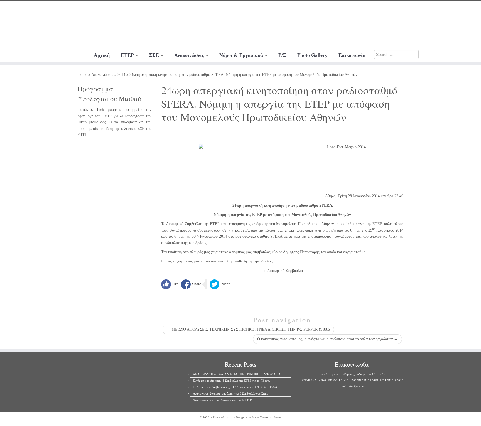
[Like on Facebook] (170, 284)
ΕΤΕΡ (128, 55)
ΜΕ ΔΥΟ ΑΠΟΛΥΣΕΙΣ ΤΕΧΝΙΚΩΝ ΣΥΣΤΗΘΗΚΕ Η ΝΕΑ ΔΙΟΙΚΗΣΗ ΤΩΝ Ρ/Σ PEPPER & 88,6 (248, 329)
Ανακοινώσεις (189, 55)
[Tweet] (220, 284)
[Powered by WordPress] (231, 416)
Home (82, 74)
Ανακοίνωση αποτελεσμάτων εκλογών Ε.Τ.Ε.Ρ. (222, 399)
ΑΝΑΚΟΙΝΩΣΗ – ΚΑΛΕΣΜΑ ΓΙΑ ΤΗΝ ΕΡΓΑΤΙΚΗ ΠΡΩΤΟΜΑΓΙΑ (237, 374)
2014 (121, 74)
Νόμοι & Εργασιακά (241, 55)
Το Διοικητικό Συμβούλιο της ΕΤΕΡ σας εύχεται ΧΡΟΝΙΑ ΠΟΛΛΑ (235, 387)
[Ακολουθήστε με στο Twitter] (45, 10)
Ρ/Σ (282, 55)
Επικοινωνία (351, 55)
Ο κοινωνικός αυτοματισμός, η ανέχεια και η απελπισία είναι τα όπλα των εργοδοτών (327, 339)
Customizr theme (270, 417)
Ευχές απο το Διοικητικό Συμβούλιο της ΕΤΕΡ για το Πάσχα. (231, 380)
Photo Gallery (312, 55)
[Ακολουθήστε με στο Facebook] (37, 10)
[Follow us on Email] (60, 10)
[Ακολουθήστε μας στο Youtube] (53, 10)
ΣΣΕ (154, 55)
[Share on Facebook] (191, 284)
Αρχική (102, 55)
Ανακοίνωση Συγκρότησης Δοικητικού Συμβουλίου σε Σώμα (230, 393)
